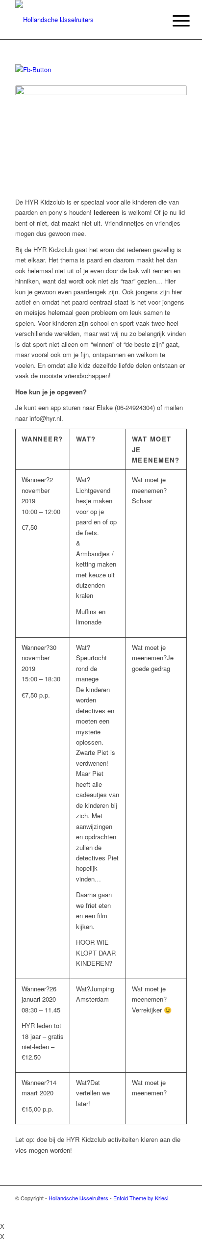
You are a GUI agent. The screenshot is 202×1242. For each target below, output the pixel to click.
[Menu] (173, 20)
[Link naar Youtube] (164, 1208)
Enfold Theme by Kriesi (140, 1198)
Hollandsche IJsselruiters (78, 1198)
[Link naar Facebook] (150, 1208)
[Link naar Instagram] (179, 1208)
